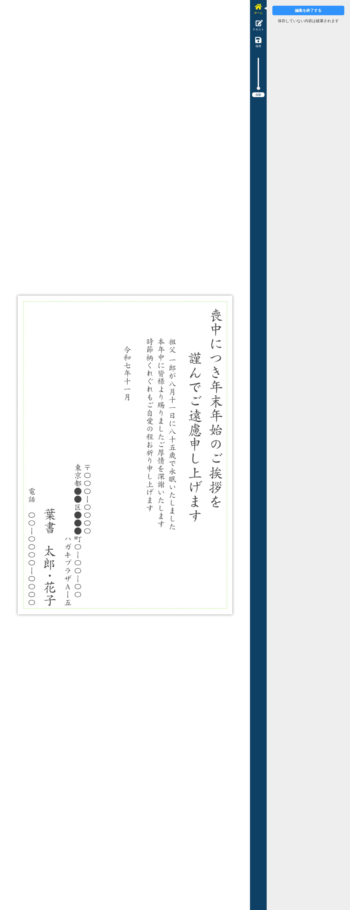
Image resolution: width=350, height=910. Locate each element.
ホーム (258, 13)
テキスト (258, 29)
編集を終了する (308, 10)
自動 (258, 94)
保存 (258, 46)
